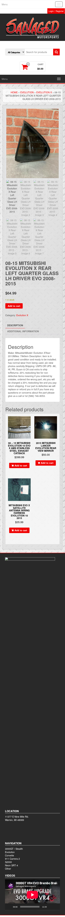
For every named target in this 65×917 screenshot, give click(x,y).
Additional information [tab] (23, 331)
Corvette (9, 855)
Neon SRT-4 (11, 865)
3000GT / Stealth (14, 848)
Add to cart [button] (20, 465)
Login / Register (56, 11)
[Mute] (50, 906)
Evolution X (44, 92)
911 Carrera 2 (12, 858)
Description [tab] (15, 325)
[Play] (9, 906)
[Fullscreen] (55, 906)
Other (8, 868)
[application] (32, 894)
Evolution (27, 92)
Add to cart (14, 306)
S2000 (8, 862)
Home (14, 92)
